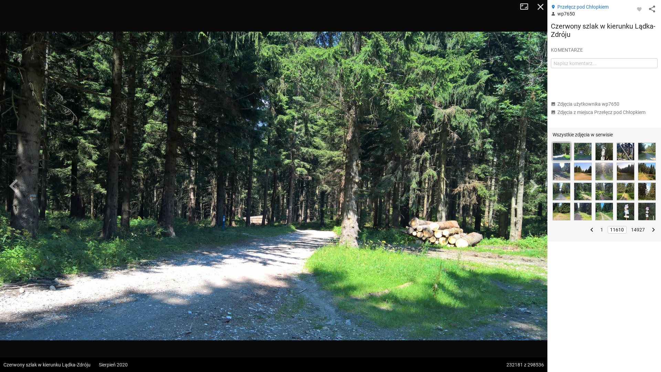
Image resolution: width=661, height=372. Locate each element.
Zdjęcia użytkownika (588, 104)
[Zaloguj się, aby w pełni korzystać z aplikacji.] (639, 9)
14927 (638, 229)
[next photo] (533, 186)
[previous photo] (14, 186)
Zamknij (540, 7)
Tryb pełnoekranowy (527, 7)
